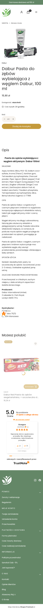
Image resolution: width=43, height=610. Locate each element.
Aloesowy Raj (8, 594)
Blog (4, 589)
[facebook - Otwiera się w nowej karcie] (39, 480)
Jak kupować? (8, 567)
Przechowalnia (8, 524)
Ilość (3, 114)
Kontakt (5, 579)
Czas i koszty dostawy (11, 541)
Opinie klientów (9, 584)
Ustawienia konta (9, 519)
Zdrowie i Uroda (16, 23)
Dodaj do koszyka (21, 126)
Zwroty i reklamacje (11, 497)
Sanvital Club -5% (10, 562)
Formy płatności (9, 535)
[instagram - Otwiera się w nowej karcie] (35, 480)
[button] (14, 419)
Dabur (4, 63)
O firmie (5, 599)
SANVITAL (5, 23)
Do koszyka (29, 387)
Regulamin (6, 502)
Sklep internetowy (20, 607)
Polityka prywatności (11, 557)
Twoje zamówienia (10, 514)
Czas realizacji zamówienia (14, 546)
